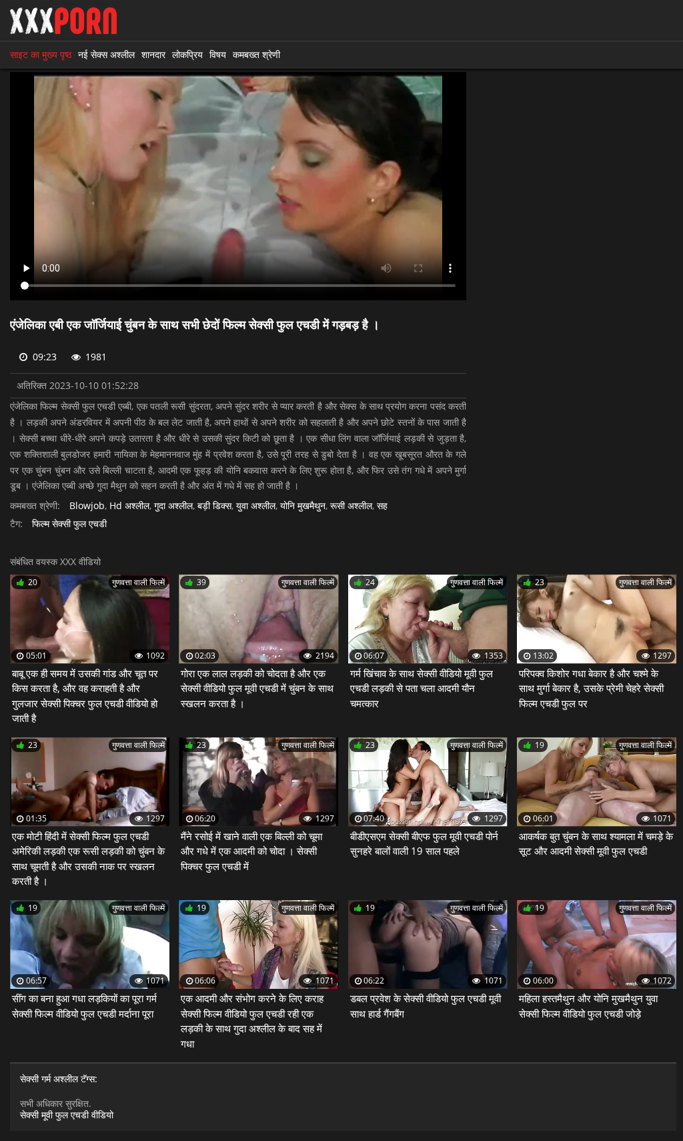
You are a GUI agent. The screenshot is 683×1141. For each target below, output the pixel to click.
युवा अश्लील (255, 506)
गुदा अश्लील (173, 506)
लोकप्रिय (187, 54)
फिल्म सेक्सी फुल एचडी (69, 524)
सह (382, 506)
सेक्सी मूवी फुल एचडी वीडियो (66, 1114)
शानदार (153, 54)
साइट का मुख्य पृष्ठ (40, 54)
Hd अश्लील (129, 506)
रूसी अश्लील (351, 506)
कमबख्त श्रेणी (256, 54)
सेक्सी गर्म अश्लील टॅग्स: (58, 1079)
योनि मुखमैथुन (302, 506)
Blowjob (87, 506)
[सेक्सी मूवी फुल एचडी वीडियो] (63, 20)
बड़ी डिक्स (214, 506)
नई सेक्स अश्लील (106, 54)
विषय (217, 54)
